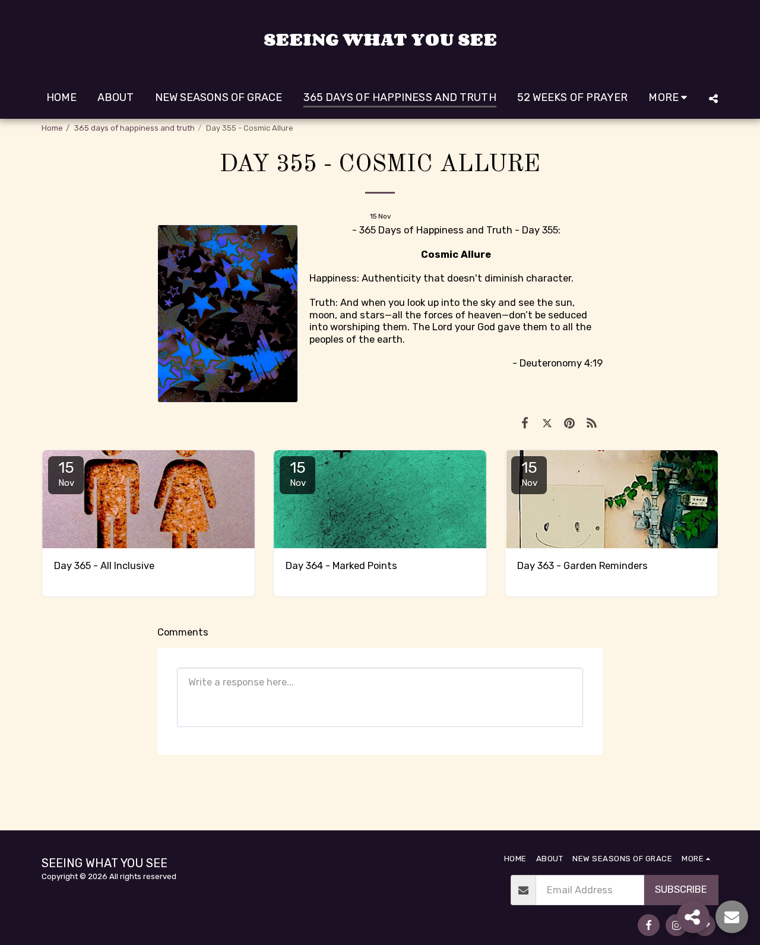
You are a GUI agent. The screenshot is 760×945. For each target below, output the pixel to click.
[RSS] (592, 423)
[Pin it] (569, 423)
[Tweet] (547, 423)
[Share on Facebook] (525, 423)
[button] (713, 98)
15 (66, 473)
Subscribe (681, 889)
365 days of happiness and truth (134, 128)
